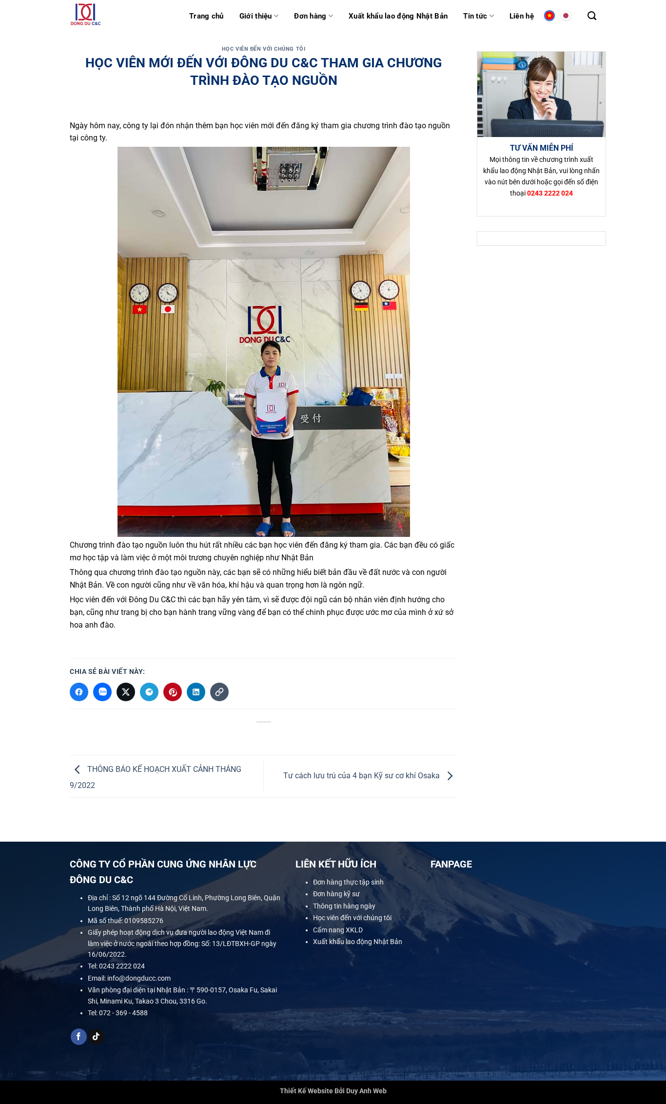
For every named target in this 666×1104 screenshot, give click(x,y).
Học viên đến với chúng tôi (264, 49)
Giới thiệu (255, 16)
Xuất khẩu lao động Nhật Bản (398, 16)
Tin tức (475, 16)
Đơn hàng (310, 16)
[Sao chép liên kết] (219, 692)
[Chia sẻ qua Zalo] (102, 692)
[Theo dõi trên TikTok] (96, 1036)
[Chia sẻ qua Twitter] (126, 692)
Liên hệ (521, 16)
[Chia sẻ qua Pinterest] (172, 692)
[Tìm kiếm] (592, 16)
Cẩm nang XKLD (338, 929)
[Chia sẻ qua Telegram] (149, 692)
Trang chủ (206, 16)
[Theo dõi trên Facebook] (79, 1036)
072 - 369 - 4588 (123, 1013)
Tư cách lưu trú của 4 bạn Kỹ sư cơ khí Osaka (362, 775)
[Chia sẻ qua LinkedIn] (196, 692)
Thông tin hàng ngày (344, 906)
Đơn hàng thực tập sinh (348, 882)
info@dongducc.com (139, 978)
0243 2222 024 (122, 966)
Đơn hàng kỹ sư (336, 894)
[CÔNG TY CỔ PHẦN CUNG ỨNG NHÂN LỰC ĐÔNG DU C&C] (122, 16)
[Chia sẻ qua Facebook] (79, 692)
